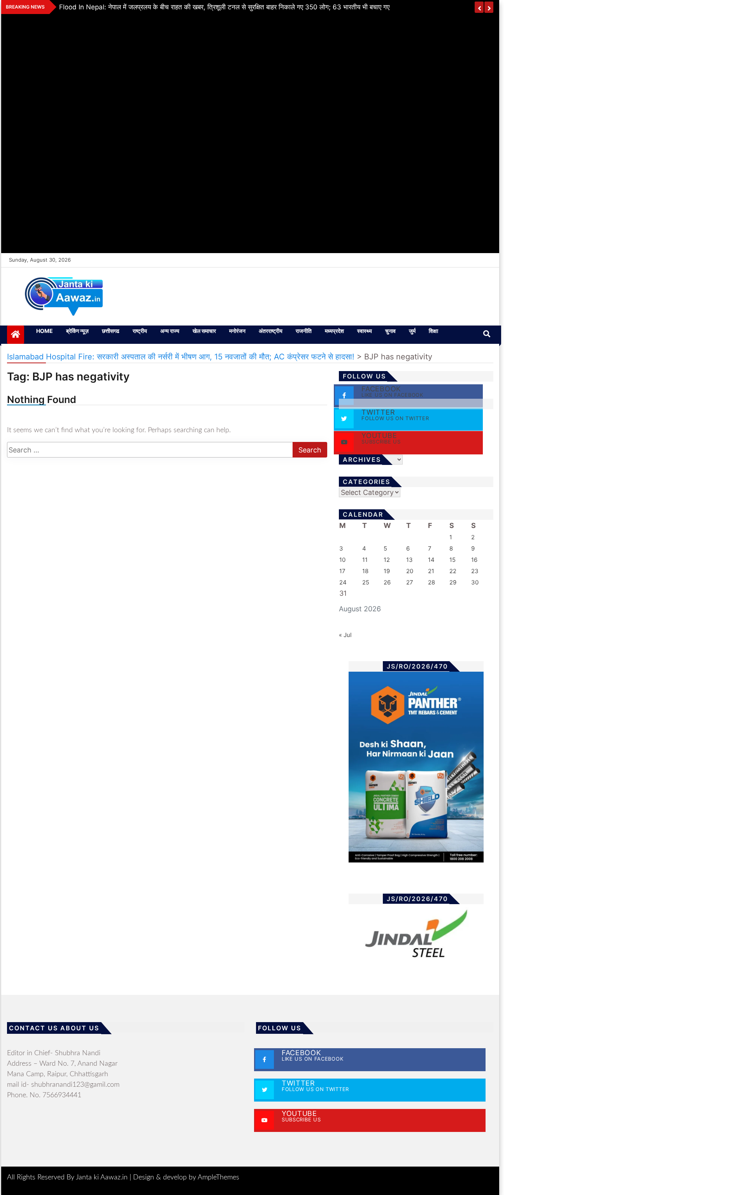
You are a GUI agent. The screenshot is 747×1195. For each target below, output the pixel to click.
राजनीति (304, 331)
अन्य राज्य (169, 331)
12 (387, 559)
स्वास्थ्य (364, 331)
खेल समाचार (204, 331)
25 (365, 582)
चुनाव (390, 331)
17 (342, 571)
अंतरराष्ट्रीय (270, 331)
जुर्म (412, 331)
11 (365, 559)
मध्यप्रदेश (334, 331)
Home (44, 331)
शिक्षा (433, 331)
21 (431, 571)
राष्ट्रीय (140, 331)
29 (452, 582)
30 (475, 582)
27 (409, 582)
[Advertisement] (250, 132)
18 (365, 571)
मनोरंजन (237, 331)
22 (452, 571)
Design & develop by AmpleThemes (186, 1177)
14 (431, 559)
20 (409, 571)
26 (387, 582)
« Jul (345, 635)
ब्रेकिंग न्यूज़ (77, 331)
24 (343, 582)
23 (475, 571)
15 (452, 559)
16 (474, 559)
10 (342, 559)
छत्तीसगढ (110, 331)
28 (431, 582)
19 (387, 571)
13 (409, 559)
